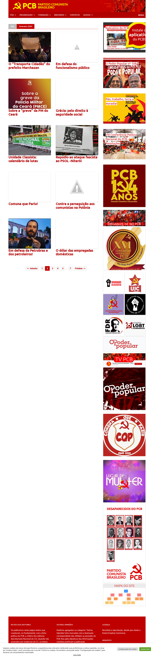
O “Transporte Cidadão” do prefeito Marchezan (29, 65)
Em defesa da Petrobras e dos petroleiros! (28, 252)
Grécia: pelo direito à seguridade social (72, 112)
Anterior (34, 268)
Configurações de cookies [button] (128, 649)
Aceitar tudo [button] (145, 649)
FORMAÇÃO (43, 15)
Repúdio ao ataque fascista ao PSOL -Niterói (76, 159)
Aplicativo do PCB (117, 28)
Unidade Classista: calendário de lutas (23, 159)
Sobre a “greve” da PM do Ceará (28, 112)
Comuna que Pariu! (23, 204)
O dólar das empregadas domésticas (74, 252)
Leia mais (77, 655)
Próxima (79, 268)
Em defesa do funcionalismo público (73, 65)
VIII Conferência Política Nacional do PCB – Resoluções (121, 139)
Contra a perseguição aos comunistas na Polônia (75, 205)
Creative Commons (116, 633)
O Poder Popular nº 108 (121, 63)
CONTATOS (75, 15)
